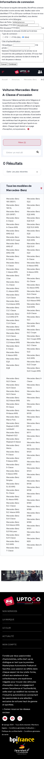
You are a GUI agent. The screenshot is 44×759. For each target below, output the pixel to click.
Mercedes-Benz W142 (33, 495)
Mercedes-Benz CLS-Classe (12, 334)
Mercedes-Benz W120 (33, 450)
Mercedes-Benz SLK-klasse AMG (12, 523)
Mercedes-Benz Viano (33, 393)
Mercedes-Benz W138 (33, 489)
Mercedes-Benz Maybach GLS (12, 434)
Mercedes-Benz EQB (12, 366)
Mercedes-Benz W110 (33, 425)
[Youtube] (4, 718)
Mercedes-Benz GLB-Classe (33, 312)
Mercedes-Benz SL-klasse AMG (12, 498)
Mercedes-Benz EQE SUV (33, 219)
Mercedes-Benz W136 (33, 482)
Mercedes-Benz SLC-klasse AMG (13, 511)
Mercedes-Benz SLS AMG (12, 543)
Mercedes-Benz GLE (33, 350)
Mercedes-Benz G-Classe (33, 258)
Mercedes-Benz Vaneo (33, 386)
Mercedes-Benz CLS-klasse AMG (13, 341)
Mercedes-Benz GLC (33, 318)
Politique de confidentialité (12, 731)
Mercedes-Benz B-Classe (12, 258)
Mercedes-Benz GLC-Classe (33, 344)
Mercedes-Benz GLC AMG (33, 325)
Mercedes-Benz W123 (33, 463)
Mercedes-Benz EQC (33, 200)
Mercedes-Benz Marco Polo (12, 418)
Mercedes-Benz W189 (33, 521)
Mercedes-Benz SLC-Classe (12, 504)
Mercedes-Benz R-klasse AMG (12, 459)
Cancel (3, 64)
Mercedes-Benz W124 (33, 469)
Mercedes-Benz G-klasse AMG (33, 264)
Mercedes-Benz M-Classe (12, 405)
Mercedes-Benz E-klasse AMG (12, 354)
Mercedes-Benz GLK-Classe (12, 386)
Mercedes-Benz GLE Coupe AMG (34, 369)
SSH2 (26, 37)
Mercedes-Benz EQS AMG (33, 238)
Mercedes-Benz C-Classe (12, 264)
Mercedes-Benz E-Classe (12, 347)
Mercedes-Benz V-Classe (34, 380)
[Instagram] (19, 718)
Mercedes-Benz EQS (33, 232)
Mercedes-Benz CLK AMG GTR (12, 315)
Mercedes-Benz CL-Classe (12, 283)
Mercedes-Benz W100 (33, 405)
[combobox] (22, 172)
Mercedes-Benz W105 (33, 412)
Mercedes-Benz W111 (33, 431)
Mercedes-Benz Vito (33, 399)
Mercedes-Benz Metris (12, 447)
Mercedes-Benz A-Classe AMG (12, 226)
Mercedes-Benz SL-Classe (12, 491)
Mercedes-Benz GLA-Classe (33, 293)
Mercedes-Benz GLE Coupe (33, 363)
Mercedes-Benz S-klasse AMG (12, 472)
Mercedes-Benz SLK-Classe (12, 517)
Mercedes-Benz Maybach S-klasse (13, 440)
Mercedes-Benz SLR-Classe (12, 536)
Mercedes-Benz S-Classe (12, 466)
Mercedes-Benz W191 (33, 527)
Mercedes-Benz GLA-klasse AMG (33, 299)
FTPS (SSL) (16, 37)
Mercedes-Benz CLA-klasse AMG (13, 302)
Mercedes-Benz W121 (33, 457)
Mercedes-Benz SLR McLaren (12, 530)
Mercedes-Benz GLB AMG (33, 305)
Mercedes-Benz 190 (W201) (12, 200)
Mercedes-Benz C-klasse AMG (12, 270)
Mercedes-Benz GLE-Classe (12, 380)
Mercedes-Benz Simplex (12, 479)
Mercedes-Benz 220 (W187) (12, 213)
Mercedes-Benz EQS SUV (33, 245)
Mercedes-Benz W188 (33, 514)
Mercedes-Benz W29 (33, 540)
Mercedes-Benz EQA (12, 360)
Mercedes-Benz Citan (12, 277)
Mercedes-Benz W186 (33, 508)
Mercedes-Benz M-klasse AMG (12, 412)
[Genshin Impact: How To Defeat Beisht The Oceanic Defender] (22, 72)
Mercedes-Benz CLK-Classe (12, 322)
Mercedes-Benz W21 (33, 533)
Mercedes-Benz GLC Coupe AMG (34, 337)
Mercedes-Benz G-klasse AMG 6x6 (33, 272)
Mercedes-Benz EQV (33, 251)
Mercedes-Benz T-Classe (12, 549)
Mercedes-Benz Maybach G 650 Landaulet (12, 426)
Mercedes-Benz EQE (33, 206)
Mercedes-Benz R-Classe (12, 453)
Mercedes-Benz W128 (33, 476)
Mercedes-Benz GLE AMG (33, 357)
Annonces (16, 80)
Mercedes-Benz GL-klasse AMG (33, 286)
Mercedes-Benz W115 (33, 444)
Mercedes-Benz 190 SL (12, 206)
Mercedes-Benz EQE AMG (33, 213)
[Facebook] (12, 718)
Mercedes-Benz (30, 80)
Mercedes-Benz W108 (33, 418)
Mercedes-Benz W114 (33, 437)
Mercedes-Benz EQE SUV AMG (33, 226)
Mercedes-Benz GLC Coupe (33, 331)
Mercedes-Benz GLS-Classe (12, 393)
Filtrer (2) (22, 142)
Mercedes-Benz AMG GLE (12, 232)
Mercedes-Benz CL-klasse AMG (12, 290)
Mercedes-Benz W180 (33, 501)
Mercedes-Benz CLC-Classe (12, 309)
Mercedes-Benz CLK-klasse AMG (13, 328)
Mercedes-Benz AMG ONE (12, 251)
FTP (6, 37)
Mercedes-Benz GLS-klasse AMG (13, 399)
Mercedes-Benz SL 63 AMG (12, 485)
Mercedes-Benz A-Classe (12, 219)
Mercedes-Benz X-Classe (34, 546)
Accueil (5, 80)
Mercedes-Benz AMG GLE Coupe (13, 238)
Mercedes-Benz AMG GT (12, 245)
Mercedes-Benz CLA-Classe (12, 296)
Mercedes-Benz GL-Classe (33, 280)
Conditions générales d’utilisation (21, 728)
